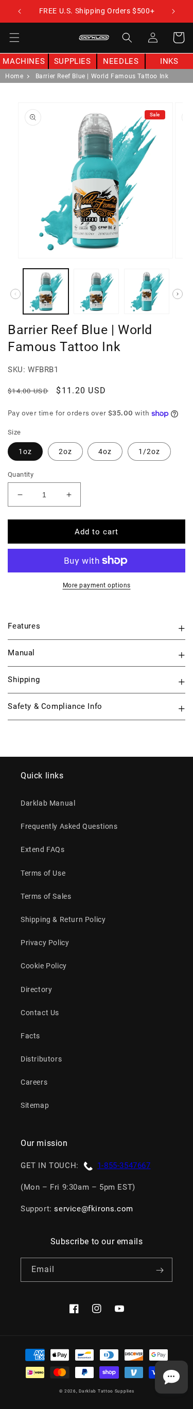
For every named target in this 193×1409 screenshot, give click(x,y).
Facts (30, 1036)
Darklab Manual (48, 803)
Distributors (41, 1059)
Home (14, 76)
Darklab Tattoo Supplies (106, 1391)
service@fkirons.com (93, 1208)
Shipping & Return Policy (63, 919)
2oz (65, 451)
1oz (25, 451)
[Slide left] (15, 294)
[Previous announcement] (19, 11)
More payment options (97, 585)
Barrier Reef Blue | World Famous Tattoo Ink (102, 76)
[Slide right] (177, 294)
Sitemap (35, 1105)
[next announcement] (173, 11)
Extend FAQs (43, 849)
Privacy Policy (45, 942)
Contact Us (40, 1012)
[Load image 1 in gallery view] (45, 291)
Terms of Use (43, 873)
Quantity (20, 474)
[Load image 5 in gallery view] (96, 291)
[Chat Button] (171, 1377)
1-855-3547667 (124, 1165)
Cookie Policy (44, 966)
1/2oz (149, 451)
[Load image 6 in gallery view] (146, 291)
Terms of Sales (46, 896)
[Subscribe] (159, 1270)
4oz (105, 451)
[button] (14, 37)
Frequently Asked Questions (69, 826)
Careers (34, 1082)
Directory (36, 989)
